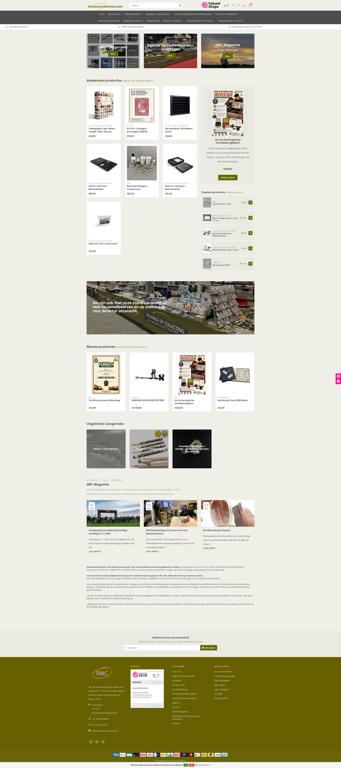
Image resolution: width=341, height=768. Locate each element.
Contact (176, 707)
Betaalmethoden (180, 689)
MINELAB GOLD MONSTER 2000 (148, 400)
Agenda (175, 702)
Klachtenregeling (180, 711)
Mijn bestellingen (222, 680)
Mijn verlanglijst (221, 689)
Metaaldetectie (133, 14)
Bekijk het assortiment (137, 81)
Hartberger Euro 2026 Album (233, 400)
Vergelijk (218, 693)
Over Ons (176, 671)
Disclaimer (177, 680)
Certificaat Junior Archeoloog (104, 400)
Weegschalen (153, 21)
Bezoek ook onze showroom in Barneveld (186, 717)
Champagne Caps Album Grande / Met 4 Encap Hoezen (102, 131)
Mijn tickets (219, 685)
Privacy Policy (178, 685)
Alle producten (221, 698)
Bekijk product (228, 177)
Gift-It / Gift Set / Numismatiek (98, 188)
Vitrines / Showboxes (226, 14)
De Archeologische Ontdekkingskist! (228, 141)
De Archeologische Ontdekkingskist (193, 14)
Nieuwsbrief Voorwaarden (184, 698)
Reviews (176, 723)
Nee (191, 765)
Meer (113, 53)
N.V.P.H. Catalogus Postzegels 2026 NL (137, 130)
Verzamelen (114, 14)
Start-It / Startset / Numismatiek (175, 188)
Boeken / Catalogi (172, 21)
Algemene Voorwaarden (183, 676)
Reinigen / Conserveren (158, 14)
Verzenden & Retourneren (184, 693)
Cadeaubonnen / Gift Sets (199, 21)
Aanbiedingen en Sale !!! (230, 21)
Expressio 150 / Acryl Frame (103, 243)
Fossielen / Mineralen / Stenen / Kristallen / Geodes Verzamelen (191, 432)
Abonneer (210, 647)
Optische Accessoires (109, 21)
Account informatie (223, 671)
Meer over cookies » (202, 765)
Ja (186, 765)
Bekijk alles (234, 192)
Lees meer (95, 551)
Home (102, 14)
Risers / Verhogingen (96, 431)
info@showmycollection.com (105, 730)
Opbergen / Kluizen (133, 21)
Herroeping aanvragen (224, 676)
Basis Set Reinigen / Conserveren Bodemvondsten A (137, 189)
